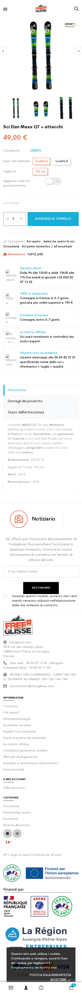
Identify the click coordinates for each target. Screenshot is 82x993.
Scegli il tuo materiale (19, 731)
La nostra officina (16, 744)
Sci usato (33, 241)
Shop (10, 987)
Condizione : (12, 150)
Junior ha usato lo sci (59, 241)
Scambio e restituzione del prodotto (30, 763)
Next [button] (78, 51)
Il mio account (14, 788)
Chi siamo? (11, 712)
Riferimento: (14, 254)
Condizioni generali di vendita (25, 750)
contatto (10, 706)
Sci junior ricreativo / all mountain (47, 246)
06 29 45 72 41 (64, 357)
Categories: (14, 241)
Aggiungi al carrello (53, 219)
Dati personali (13, 769)
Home (41, 987)
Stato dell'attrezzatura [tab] (26, 412)
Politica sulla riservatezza (50, 975)
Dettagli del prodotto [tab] (25, 401)
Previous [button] (3, 51)
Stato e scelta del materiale (24, 738)
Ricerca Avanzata (16, 825)
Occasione (11, 246)
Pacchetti (10, 819)
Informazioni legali (16, 719)
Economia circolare (17, 725)
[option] (41, 55)
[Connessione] (25, 987)
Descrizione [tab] (17, 390)
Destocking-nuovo (17, 812)
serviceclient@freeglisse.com (32, 686)
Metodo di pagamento (20, 757)
